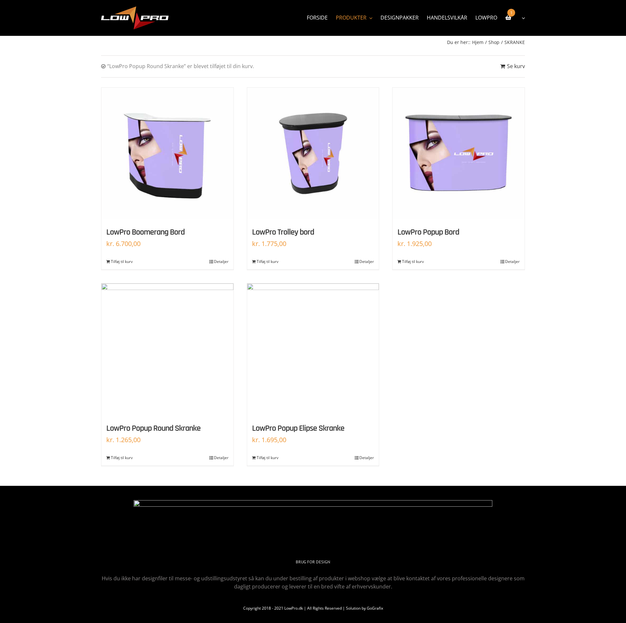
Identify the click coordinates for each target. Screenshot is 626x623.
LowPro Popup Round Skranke (153, 428)
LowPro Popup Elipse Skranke (298, 428)
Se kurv (516, 66)
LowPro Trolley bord (283, 232)
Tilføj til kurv (122, 261)
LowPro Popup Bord (428, 232)
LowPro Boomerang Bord (145, 232)
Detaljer (221, 261)
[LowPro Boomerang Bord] (167, 154)
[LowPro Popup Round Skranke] (167, 349)
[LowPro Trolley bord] (313, 154)
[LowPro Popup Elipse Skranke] (313, 349)
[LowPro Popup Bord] (459, 154)
